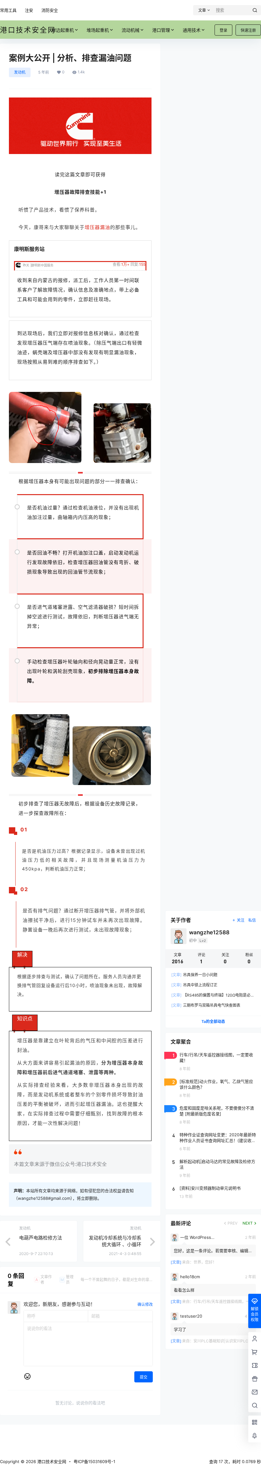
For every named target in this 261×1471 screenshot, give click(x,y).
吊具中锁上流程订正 (194, 985)
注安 (29, 10)
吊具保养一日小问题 (194, 974)
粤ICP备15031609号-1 (94, 1461)
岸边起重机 (63, 30)
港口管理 (161, 30)
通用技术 (192, 30)
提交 (143, 1377)
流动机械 (130, 30)
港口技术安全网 (51, 1461)
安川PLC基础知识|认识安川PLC (221, 1341)
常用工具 (8, 10)
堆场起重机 (98, 30)
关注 (240, 920)
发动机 (19, 72)
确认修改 (145, 1304)
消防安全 (49, 10)
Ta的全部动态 (213, 1021)
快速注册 (248, 30)
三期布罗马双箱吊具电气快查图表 (205, 1005)
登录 (223, 30)
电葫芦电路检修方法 (40, 1238)
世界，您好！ (205, 1262)
